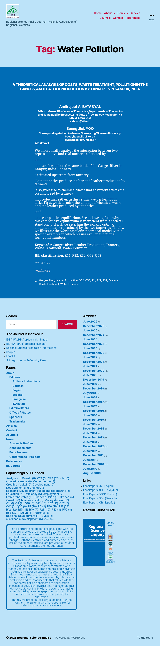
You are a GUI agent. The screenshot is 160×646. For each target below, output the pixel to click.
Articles (135, 13)
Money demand (57, 500)
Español (17, 394)
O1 (10, 503)
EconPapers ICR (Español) (99, 502)
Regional (41, 512)
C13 (42, 478)
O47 (53, 503)
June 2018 (90, 397)
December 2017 (93, 401)
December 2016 (93, 410)
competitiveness (19, 481)
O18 (41, 503)
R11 (93, 280)
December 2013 (93, 437)
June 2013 (90, 442)
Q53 (87, 280)
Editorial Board (19, 408)
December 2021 (93, 361)
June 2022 (90, 357)
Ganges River (46, 280)
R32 (105, 280)
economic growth (56, 490)
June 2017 (90, 406)
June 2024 (90, 339)
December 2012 (93, 446)
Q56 (22, 506)
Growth (13, 500)
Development (43, 484)
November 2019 (93, 379)
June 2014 (90, 433)
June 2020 (90, 375)
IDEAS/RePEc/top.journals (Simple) (27, 339)
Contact (118, 17)
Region (25, 512)
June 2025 (90, 330)
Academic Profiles (21, 443)
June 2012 (90, 451)
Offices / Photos (20, 412)
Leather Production (66, 280)
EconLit (10, 356)
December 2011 (93, 455)
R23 (45, 509)
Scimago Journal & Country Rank (26, 360)
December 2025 (93, 326)
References (133, 17)
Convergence (44, 481)
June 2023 (90, 348)
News (121, 13)
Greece (67, 497)
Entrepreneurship (19, 497)
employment (53, 494)
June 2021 (90, 366)
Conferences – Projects (24, 456)
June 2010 (90, 468)
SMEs (47, 515)
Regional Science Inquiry (34, 637)
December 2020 (93, 370)
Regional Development (23, 515)
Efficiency (33, 494)
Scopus (10, 352)
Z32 (49, 519)
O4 (19, 503)
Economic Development (23, 490)
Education (14, 494)
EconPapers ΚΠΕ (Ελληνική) (100, 490)
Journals (105, 17)
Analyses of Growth (21, 478)
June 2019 (90, 384)
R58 (12, 512)
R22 (99, 280)
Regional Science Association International (31, 347)
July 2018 (89, 392)
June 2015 (90, 424)
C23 (53, 478)
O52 (64, 503)
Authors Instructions (26, 381)
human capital (32, 500)
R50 (67, 509)
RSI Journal (13, 465)
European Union (46, 497)
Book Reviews (18, 452)
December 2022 (93, 352)
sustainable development (24, 519)
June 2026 (90, 321)
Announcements (20, 448)
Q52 (81, 280)
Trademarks (17, 421)
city (64, 478)
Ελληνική (18, 403)
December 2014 (93, 428)
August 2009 (91, 473)
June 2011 (90, 459)
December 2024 (93, 335)
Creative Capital (18, 484)
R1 (32, 506)
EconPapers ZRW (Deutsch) (100, 498)
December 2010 (93, 464)
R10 (52, 506)
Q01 (11, 506)
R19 (33, 509)
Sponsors (15, 417)
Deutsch (18, 385)
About (108, 13)
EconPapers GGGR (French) (100, 494)
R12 (11, 509)
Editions (14, 377)
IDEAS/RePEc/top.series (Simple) (26, 343)
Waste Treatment (49, 284)
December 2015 (93, 419)
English (17, 390)
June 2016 (90, 415)
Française (19, 399)
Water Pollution (69, 284)
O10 (29, 503)
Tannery (113, 280)
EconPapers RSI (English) (98, 486)
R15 (23, 509)
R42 (56, 509)
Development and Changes (26, 487)
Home (98, 13)
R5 (42, 506)
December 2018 (93, 388)
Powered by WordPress (70, 637)
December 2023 (93, 344)
